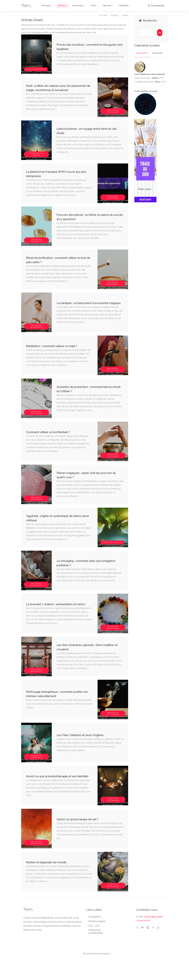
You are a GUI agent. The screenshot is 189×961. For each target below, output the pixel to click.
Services (107, 5)
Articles (61, 5)
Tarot (93, 5)
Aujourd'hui (141, 53)
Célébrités (123, 5)
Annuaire (46, 5)
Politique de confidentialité (95, 931)
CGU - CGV (94, 926)
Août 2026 (157, 53)
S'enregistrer (94, 916)
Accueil (103, 15)
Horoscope (77, 5)
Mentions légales (97, 921)
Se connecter (157, 5)
